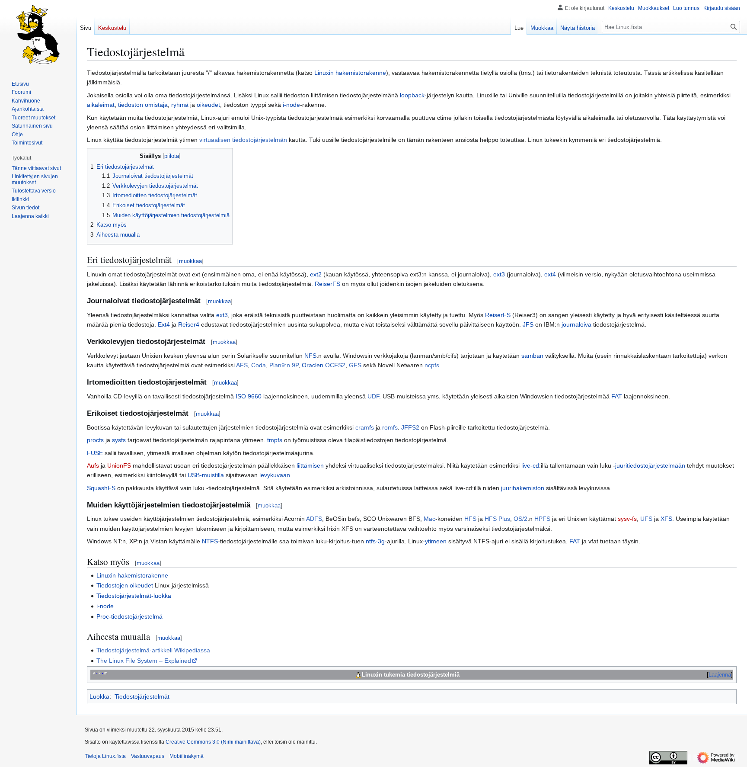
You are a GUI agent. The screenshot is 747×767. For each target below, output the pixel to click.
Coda (258, 365)
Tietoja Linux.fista (105, 756)
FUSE (95, 452)
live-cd (530, 465)
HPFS (542, 518)
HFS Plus (497, 518)
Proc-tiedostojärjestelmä (129, 616)
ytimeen (436, 541)
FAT (616, 396)
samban (532, 355)
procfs (95, 439)
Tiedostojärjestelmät (142, 696)
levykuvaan (274, 475)
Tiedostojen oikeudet (124, 585)
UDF (373, 396)
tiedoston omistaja (143, 104)
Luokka (99, 696)
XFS (666, 518)
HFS (470, 518)
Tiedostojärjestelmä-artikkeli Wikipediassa (153, 650)
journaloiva (576, 324)
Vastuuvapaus (147, 756)
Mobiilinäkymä (186, 756)
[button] (30, 216)
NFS (310, 355)
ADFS (314, 518)
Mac (429, 518)
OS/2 (520, 518)
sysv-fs (627, 518)
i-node (291, 104)
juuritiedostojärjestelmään (650, 465)
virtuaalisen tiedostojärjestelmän (243, 139)
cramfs (364, 427)
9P (295, 365)
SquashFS (101, 488)
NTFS (210, 541)
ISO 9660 (249, 396)
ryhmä (179, 104)
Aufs (93, 465)
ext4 (550, 274)
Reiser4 (188, 324)
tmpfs (274, 439)
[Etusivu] (38, 34)
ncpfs (432, 365)
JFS (528, 324)
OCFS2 (335, 365)
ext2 (316, 274)
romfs (390, 427)
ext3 (499, 274)
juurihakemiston (522, 488)
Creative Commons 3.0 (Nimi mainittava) (213, 742)
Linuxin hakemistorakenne (350, 72)
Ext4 (164, 324)
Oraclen (312, 365)
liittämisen (310, 465)
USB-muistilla (206, 475)
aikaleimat (101, 104)
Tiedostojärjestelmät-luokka (133, 595)
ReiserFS (327, 283)
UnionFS (119, 465)
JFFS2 (410, 427)
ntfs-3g (375, 541)
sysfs (119, 439)
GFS (355, 365)
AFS (242, 365)
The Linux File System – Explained (143, 660)
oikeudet (208, 104)
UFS (646, 518)
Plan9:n (279, 365)
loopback (412, 95)
